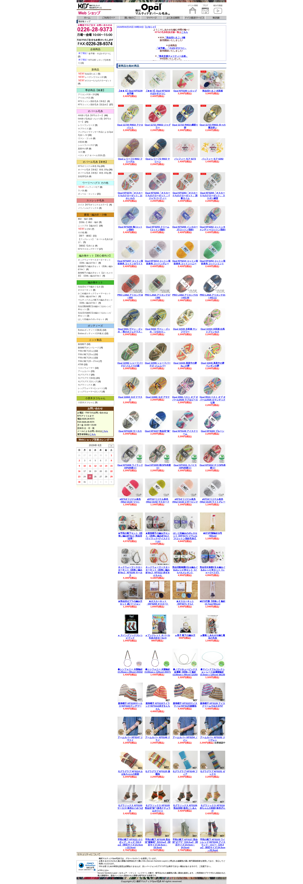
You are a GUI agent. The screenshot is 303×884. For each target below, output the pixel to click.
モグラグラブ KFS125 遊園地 (157, 772)
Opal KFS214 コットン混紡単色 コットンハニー (185, 262)
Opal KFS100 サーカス (130, 431)
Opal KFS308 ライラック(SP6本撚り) (130, 466)
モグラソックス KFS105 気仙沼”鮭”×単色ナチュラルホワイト (157, 808)
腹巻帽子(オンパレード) (89, 347)
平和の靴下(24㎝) (86, 358)
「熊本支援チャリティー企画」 (172, 56)
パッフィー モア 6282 (212, 159)
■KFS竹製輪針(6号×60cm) (212, 534)
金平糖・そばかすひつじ (100, 53)
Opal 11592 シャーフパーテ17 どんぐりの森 (130, 364)
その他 (81, 232)
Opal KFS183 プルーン (212, 431)
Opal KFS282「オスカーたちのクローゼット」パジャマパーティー (157, 195)
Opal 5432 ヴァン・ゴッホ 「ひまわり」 (157, 330)
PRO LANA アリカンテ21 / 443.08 (185, 296)
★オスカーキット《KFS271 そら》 (185, 602)
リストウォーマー (86, 368)
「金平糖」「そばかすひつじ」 (171, 48)
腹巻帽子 (82, 344)
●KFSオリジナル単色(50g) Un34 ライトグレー (212, 500)
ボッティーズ (95, 325)
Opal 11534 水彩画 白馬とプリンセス (213, 330)
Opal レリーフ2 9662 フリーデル (130, 160)
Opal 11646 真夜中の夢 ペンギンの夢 (212, 364)
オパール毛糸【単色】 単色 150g (93, 173)
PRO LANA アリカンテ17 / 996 (157, 296)
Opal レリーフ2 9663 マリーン (158, 160)
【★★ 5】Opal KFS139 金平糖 (130, 92)
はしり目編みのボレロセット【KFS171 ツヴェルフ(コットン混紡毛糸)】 (185, 536)
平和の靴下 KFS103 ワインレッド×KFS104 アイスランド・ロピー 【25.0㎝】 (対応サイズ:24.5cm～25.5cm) (212, 844)
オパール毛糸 (95, 111)
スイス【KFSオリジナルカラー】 (93, 205)
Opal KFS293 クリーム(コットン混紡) (157, 228)
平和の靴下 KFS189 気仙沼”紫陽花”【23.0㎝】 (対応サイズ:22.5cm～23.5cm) (158, 843)
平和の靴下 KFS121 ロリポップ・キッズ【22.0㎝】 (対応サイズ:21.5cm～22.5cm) (130, 843)
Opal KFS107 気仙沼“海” (157, 431)
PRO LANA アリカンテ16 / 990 (130, 296)
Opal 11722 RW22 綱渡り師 (185, 126)
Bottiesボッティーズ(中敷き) (91, 333)
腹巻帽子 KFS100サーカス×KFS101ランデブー (130, 704)
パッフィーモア (92, 187)
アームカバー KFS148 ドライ (157, 738)
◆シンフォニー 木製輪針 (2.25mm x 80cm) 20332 (130, 670)
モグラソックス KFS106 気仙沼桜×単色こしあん (185, 806)
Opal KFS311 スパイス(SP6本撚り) (185, 466)
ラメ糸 (81, 190)
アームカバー (84, 371)
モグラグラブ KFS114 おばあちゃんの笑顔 (130, 772)
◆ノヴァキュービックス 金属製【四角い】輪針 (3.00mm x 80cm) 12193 (185, 672)
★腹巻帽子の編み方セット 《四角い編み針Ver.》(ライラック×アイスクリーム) (158, 537)
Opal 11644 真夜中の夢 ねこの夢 (185, 364)
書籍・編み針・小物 (95, 214)
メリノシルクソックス (88, 208)
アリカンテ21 (84, 98)
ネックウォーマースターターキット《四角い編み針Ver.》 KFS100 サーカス (130, 571)
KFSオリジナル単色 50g (89, 166)
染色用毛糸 (83, 176)
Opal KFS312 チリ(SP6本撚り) (213, 466)
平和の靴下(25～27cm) (88, 361)
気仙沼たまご (91, 74)
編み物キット (95, 282)
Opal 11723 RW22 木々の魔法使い (213, 126)
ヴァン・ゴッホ (85, 138)
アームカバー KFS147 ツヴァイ (130, 738)
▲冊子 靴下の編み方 (185, 635)
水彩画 (81, 142)
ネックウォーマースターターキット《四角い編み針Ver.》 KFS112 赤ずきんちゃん (158, 571)
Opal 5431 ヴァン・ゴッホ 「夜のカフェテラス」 (130, 330)
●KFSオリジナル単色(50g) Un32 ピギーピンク (185, 500)
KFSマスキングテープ (88, 249)
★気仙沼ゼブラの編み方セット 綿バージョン (130, 602)
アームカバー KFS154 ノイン (185, 738)
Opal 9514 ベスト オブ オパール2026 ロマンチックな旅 (213, 400)
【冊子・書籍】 (85, 236)
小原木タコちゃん (95, 398)
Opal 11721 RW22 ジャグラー (158, 126)
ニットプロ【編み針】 (88, 226)
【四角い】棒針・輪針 (88, 222)
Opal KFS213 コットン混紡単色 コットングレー (157, 262)
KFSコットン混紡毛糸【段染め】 (93, 104)
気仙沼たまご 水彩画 (212, 90)
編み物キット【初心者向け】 (95, 255)
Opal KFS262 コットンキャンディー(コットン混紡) (213, 228)
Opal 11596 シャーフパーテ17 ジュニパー (158, 364)
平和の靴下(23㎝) (86, 354)
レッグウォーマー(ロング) (90, 391)
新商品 (95, 69)
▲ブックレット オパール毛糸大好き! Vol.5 (157, 636)
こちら (184, 32)
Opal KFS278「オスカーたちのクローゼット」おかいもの (130, 195)
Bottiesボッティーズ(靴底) (90, 330)
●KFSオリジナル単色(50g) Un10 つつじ (130, 500)
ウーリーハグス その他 (95, 182)
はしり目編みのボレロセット (91, 319)
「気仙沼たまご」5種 (174, 37)
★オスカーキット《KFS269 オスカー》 (158, 602)
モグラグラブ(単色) (87, 378)
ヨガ (80, 152)
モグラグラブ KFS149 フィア (185, 772)
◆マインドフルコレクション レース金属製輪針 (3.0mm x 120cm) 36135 (212, 672)
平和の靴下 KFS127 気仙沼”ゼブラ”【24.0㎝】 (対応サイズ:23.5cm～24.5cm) (185, 843)
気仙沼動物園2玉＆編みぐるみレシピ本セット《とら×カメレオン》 (185, 570)
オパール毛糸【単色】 (95, 162)
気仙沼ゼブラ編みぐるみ (89, 286)
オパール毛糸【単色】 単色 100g (93, 169)
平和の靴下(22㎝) (86, 351)
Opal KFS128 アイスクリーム (185, 432)
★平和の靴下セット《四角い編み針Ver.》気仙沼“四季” (130, 536)
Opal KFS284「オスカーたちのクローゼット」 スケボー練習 (212, 195)
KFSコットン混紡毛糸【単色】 (92, 101)
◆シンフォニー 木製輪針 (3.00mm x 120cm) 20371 (158, 670)
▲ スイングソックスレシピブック (130, 636)
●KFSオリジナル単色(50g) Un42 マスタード (157, 500)
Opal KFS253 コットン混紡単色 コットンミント (212, 262)
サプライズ (83, 128)
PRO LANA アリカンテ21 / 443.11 (212, 296)
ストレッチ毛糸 (95, 200)
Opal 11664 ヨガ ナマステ (130, 398)
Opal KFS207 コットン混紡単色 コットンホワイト (130, 262)
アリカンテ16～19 (86, 94)
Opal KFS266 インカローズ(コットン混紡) (185, 228)
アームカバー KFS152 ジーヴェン (212, 738)
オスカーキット (85, 290)
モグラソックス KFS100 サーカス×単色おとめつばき (130, 808)
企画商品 (95, 49)
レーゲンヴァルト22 (94, 77)
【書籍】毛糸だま (86, 246)
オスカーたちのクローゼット (98, 80)
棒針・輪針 (83, 219)
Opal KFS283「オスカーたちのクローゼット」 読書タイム (185, 195)
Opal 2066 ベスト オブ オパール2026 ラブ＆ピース (185, 398)
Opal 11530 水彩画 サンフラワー (185, 330)
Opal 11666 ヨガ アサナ (158, 397)
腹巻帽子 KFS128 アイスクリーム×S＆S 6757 (212, 704)
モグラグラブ (84, 375)
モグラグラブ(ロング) (88, 381)
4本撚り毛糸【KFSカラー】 (91, 115)
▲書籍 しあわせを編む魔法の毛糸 (212, 636)
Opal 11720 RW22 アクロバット (130, 126)
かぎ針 (88, 229)
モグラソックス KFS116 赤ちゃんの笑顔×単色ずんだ (212, 808)
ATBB (80, 364)
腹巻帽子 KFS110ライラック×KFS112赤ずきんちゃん (157, 706)
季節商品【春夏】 (95, 90)
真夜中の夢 (83, 148)
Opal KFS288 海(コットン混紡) (130, 228)
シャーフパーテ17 (86, 145)
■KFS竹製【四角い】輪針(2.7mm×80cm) (212, 602)
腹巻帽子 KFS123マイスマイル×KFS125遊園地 (185, 704)
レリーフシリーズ (86, 125)
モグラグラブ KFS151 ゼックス (212, 772)
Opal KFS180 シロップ (185, 90)
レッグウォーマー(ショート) (91, 388)
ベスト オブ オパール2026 (90, 155)
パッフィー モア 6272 (185, 159)
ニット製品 (95, 340)
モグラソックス (85, 385)
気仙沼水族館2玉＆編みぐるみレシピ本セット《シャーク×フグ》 (212, 570)
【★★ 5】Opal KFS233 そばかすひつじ (157, 92)
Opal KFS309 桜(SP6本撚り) (158, 466)
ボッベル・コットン (87, 194)
